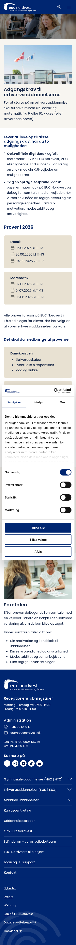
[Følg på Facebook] (7, 763)
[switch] (65, 484)
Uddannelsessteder (19, 820)
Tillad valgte (38, 539)
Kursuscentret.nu (17, 810)
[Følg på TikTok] (31, 763)
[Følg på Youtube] (23, 763)
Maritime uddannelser (21, 800)
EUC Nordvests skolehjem (24, 852)
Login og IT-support (19, 862)
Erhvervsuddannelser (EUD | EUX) (30, 789)
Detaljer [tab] (38, 402)
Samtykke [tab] (14, 402)
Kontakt (10, 872)
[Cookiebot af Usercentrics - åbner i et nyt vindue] (54, 390)
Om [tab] (62, 402)
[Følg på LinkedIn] (39, 763)
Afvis (38, 551)
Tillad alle (38, 527)
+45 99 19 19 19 (20, 727)
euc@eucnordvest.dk (25, 733)
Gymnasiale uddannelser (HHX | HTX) (33, 779)
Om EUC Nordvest (18, 831)
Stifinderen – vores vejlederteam (30, 841)
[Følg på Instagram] (15, 763)
